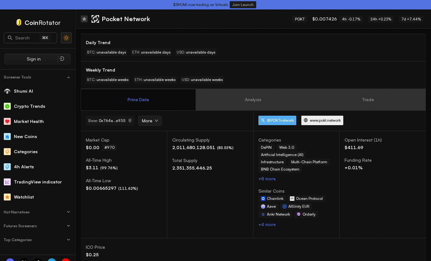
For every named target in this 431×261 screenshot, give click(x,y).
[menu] (37, 161)
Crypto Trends (29, 106)
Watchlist (24, 197)
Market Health (29, 121)
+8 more (267, 178)
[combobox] (148, 121)
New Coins (25, 136)
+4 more (267, 224)
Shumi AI (23, 91)
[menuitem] (38, 77)
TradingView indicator (38, 181)
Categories (26, 151)
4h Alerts (24, 166)
